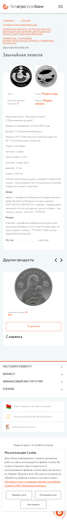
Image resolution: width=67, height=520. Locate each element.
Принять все (19, 495)
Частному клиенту (17, 367)
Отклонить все (48, 495)
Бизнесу (9, 374)
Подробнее (33, 326)
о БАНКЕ (8, 389)
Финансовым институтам (23, 382)
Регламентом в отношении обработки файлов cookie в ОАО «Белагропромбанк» (32, 484)
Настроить (33, 504)
